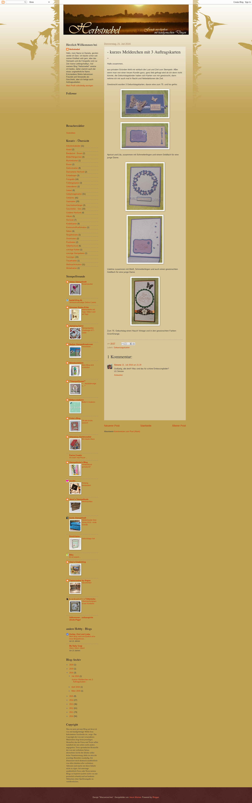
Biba (71, 555)
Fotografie (70, 179)
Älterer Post (179, 425)
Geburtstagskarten (122, 347)
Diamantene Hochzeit (75, 172)
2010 (71, 716)
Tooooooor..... (87, 347)
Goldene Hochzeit (73, 213)
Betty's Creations (88, 402)
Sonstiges (70, 257)
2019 (71, 665)
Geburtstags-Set (88, 539)
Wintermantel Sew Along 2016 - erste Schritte (89, 522)
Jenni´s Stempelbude (78, 499)
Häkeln (69, 216)
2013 (71, 704)
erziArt (72, 481)
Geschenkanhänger (74, 205)
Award (68, 149)
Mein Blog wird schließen (88, 366)
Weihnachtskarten (73, 264)
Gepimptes (70, 201)
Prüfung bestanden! (86, 484)
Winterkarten (71, 268)
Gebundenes (71, 186)
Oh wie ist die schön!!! (87, 422)
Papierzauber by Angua (79, 580)
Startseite (145, 425)
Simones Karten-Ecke (79, 307)
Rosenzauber (87, 284)
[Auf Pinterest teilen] (133, 343)
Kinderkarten (71, 224)
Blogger (156, 797)
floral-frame (74, 536)
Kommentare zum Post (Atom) (127, 431)
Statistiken (70, 133)
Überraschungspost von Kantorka (89, 602)
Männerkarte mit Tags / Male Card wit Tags (88, 312)
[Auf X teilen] (128, 343)
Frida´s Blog (74, 418)
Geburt (69, 190)
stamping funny (76, 326)
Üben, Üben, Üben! (77, 648)
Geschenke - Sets (74, 209)
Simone (117, 365)
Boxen (69, 164)
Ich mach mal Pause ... (78, 458)
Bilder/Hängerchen (74, 157)
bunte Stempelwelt (77, 518)
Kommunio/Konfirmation (76, 227)
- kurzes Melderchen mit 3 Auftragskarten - (82, 680)
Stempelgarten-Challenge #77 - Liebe (88, 330)
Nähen (69, 231)
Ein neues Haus (88, 439)
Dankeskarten (72, 168)
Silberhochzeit (72, 246)
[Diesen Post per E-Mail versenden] (122, 343)
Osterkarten (71, 238)
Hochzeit (70, 220)
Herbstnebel (74, 49)
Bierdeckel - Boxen (74, 153)
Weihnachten (87, 502)
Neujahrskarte (72, 235)
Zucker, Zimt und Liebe (79, 634)
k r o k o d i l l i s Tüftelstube (82, 599)
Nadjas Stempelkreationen (81, 344)
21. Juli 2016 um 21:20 (131, 365)
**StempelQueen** (77, 381)
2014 (71, 700)
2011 (71, 712)
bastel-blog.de (75, 300)
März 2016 (76, 691)
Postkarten (70, 242)
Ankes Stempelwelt (77, 282)
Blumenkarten (72, 161)
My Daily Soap (75, 646)
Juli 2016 (75, 676)
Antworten (118, 375)
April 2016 (75, 687)
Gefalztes (70, 198)
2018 (71, 669)
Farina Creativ (75, 455)
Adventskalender (73, 146)
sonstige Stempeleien (75, 253)
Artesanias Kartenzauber (80, 437)
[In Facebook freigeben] (131, 343)
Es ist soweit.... (75, 557)
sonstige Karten (72, 250)
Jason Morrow (135, 797)
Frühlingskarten (72, 183)
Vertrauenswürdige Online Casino (82, 302)
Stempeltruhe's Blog (78, 462)
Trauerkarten (71, 261)
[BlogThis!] (125, 343)
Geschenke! (86, 583)
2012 (71, 708)
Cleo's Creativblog (77, 562)
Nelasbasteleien (76, 363)
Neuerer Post (112, 425)
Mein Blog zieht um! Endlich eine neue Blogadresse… (82, 637)
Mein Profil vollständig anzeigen (79, 85)
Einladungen (71, 175)
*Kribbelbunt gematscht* (87, 466)
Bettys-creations (76, 400)
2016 (71, 673)
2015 (71, 696)
